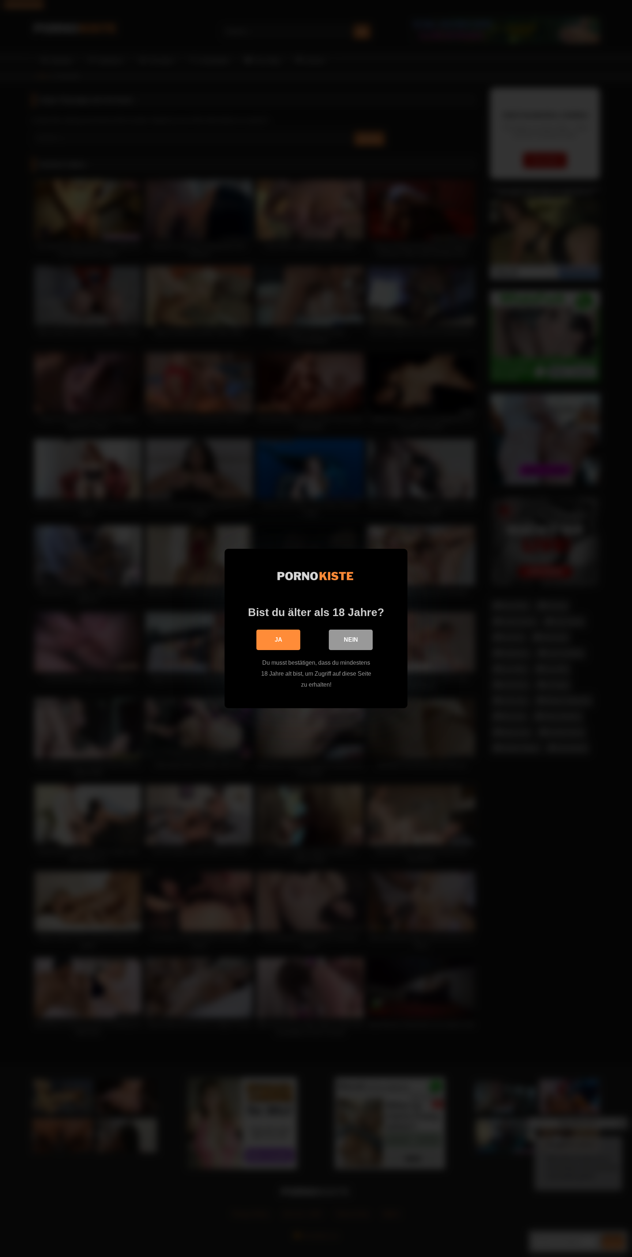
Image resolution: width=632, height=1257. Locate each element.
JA (278, 640)
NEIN (351, 640)
